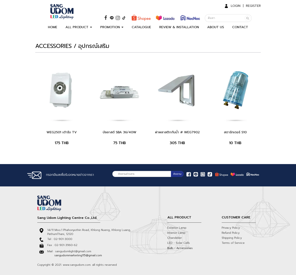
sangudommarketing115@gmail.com (78, 255)
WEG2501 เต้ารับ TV (62, 132)
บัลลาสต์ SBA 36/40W (119, 132)
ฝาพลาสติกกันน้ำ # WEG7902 (177, 132)
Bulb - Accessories (180, 248)
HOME (52, 27)
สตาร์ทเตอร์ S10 (235, 132)
